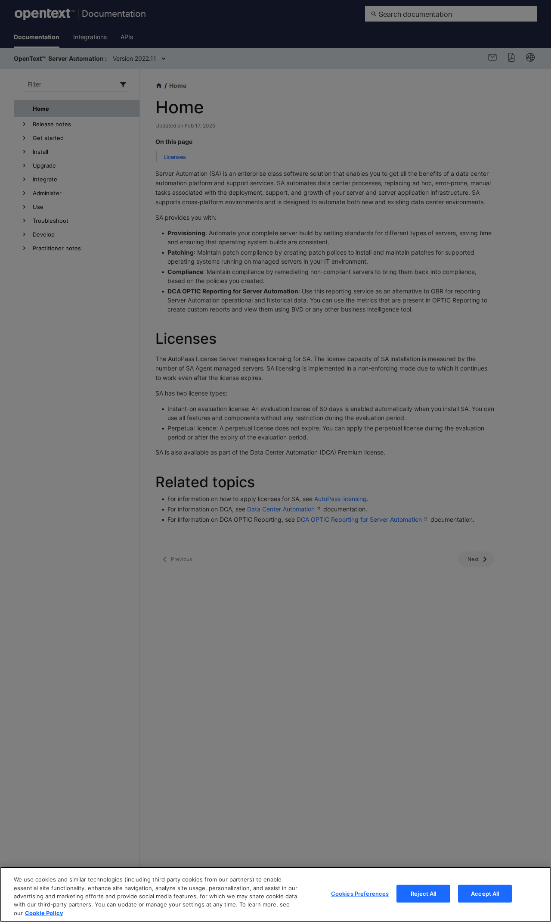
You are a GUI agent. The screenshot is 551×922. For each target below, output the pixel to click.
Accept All (485, 893)
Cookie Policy (44, 913)
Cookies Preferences (360, 893)
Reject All (423, 893)
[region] (275, 894)
